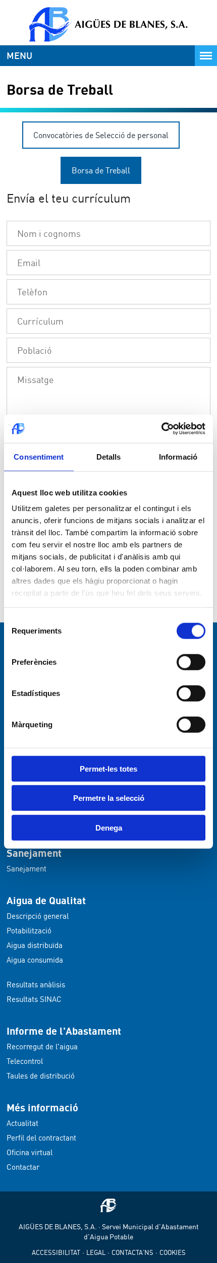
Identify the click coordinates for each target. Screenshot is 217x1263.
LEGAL (95, 1252)
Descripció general (38, 916)
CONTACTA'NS (132, 1252)
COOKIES (172, 1252)
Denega (108, 827)
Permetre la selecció (108, 798)
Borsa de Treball (101, 170)
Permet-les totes (108, 768)
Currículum (40, 321)
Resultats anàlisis (36, 984)
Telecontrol (25, 1061)
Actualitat (22, 1123)
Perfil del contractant (41, 1138)
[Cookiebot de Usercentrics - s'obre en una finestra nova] (161, 428)
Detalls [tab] (108, 456)
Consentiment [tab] (39, 456)
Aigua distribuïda (35, 945)
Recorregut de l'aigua (42, 1046)
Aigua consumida (35, 960)
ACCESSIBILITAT (56, 1252)
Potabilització (29, 930)
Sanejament (26, 868)
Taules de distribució (41, 1076)
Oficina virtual (29, 1152)
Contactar (23, 1167)
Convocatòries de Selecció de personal (101, 135)
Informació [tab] (178, 456)
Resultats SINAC (34, 999)
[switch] (191, 662)
